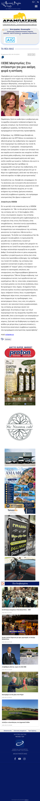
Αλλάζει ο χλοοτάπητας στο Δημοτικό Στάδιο (16, 722)
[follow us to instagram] (24, 759)
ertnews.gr (9, 334)
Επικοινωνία (8, 730)
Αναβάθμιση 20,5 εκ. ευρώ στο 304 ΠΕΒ (14, 667)
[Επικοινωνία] (33, 2)
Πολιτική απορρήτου (20, 730)
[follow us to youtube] (19, 759)
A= (34, 54)
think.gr (26, 799)
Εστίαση (7, 339)
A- (31, 54)
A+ (29, 54)
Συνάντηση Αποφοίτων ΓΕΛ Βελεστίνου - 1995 (16, 610)
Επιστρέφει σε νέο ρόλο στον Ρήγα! (12, 694)
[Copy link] (2, 57)
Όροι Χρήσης (32, 730)
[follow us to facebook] (15, 759)
